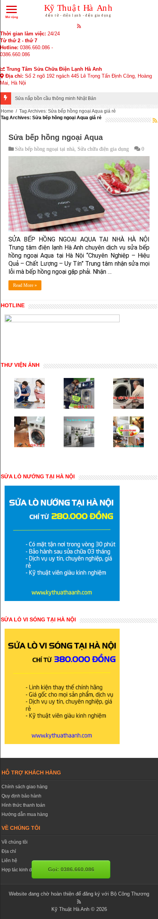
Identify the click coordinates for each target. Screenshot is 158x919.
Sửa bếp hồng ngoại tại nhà (44, 149)
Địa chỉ (9, 851)
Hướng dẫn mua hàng (25, 814)
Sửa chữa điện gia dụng (103, 149)
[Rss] (79, 25)
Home (7, 111)
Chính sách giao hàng (25, 786)
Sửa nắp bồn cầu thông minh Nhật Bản (55, 98)
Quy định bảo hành (21, 796)
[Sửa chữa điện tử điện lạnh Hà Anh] (79, 9)
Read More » (25, 285)
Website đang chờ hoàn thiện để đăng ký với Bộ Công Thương (79, 894)
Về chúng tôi (15, 842)
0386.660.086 (35, 47)
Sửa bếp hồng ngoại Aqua (55, 137)
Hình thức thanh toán (23, 805)
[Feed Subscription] (155, 120)
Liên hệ (9, 860)
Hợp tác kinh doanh (22, 869)
